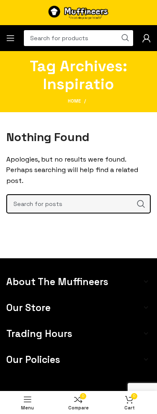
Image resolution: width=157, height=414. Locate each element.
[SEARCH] (141, 203)
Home (74, 101)
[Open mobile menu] (10, 38)
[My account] (146, 38)
